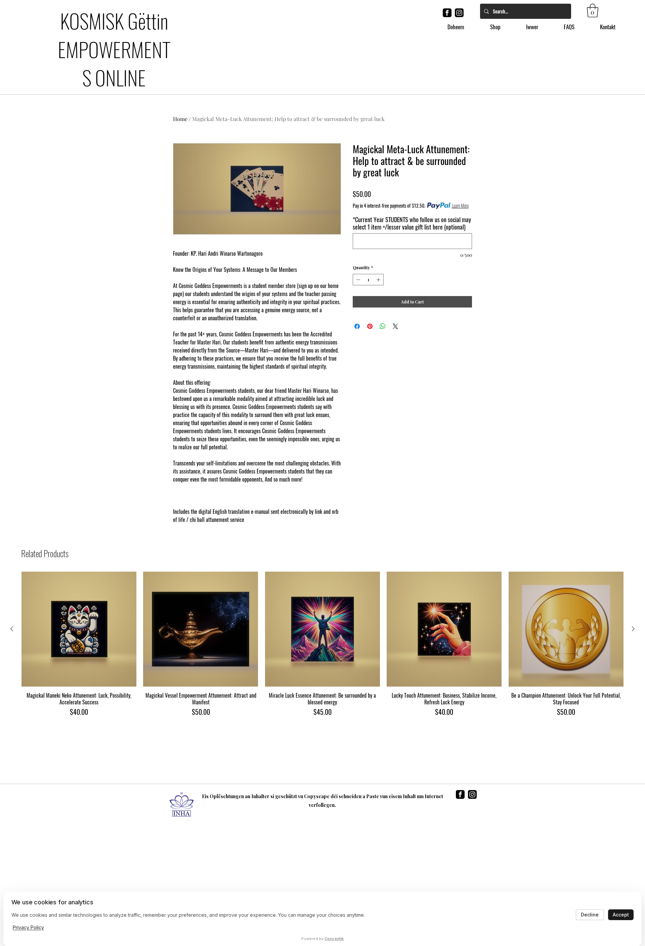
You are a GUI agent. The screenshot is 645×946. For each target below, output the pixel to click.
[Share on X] (395, 326)
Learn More (460, 205)
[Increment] (379, 279)
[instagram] (459, 12)
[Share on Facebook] (357, 326)
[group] (322, 644)
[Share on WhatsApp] (383, 326)
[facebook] (447, 12)
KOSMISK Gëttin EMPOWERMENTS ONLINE (114, 48)
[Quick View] (79, 629)
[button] (592, 10)
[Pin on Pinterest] (370, 326)
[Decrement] (357, 279)
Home (180, 118)
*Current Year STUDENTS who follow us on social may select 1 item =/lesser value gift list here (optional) (412, 223)
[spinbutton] (368, 279)
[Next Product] (633, 629)
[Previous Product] (12, 629)
